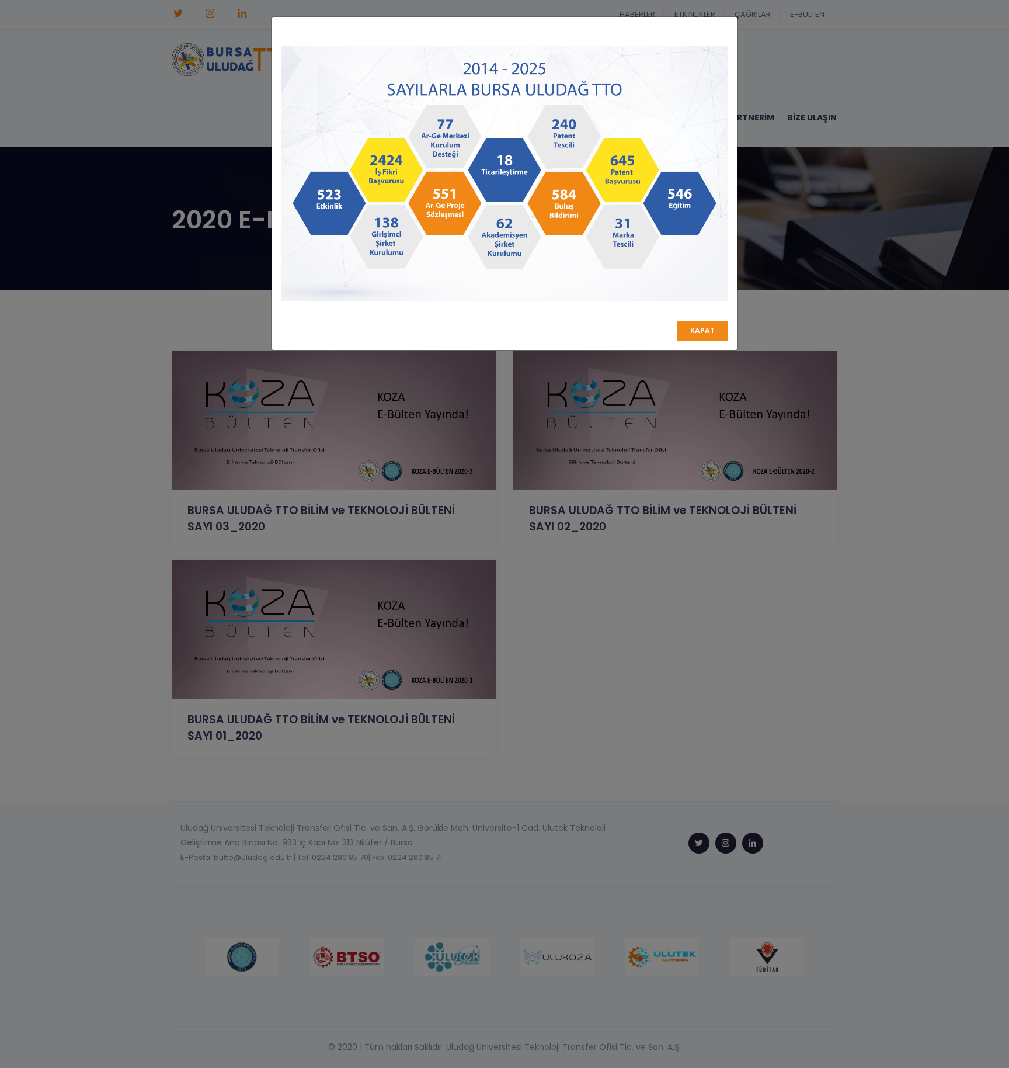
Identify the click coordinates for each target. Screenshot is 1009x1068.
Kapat (702, 330)
